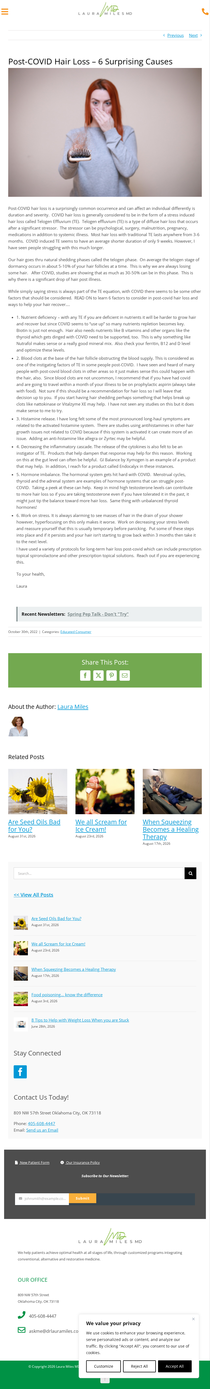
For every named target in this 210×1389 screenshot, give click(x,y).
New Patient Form (34, 1162)
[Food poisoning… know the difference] (21, 995)
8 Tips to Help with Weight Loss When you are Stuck (80, 1020)
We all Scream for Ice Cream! (101, 825)
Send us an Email (42, 1130)
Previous (175, 35)
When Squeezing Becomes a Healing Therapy (171, 829)
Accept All (175, 1366)
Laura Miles (72, 706)
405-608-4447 (41, 1123)
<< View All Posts (33, 894)
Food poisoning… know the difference (67, 994)
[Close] (193, 1319)
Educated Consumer (75, 631)
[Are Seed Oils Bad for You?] (37, 771)
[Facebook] (20, 1071)
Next (193, 35)
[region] (139, 1346)
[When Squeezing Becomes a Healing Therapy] (172, 771)
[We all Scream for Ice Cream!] (105, 771)
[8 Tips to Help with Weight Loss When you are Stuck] (21, 1020)
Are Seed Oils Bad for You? (34, 825)
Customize (103, 1366)
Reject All (139, 1366)
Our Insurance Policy (82, 1162)
